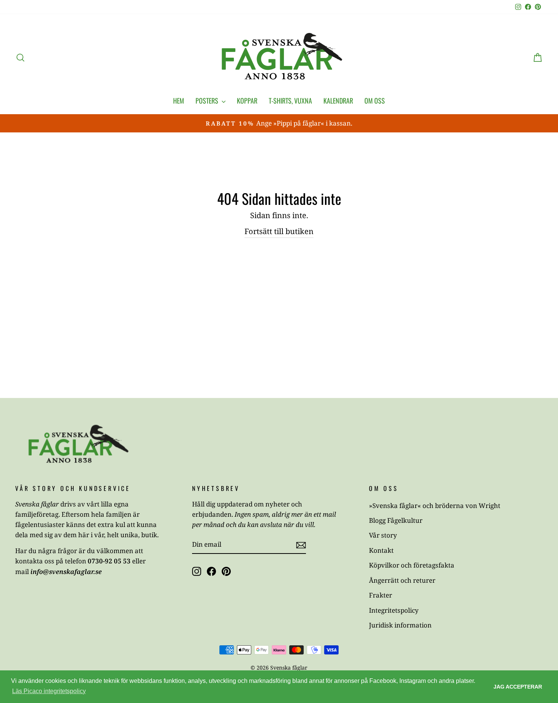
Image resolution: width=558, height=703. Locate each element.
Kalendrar (338, 100)
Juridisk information (400, 625)
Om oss (374, 100)
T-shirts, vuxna (290, 100)
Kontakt (381, 550)
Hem (178, 100)
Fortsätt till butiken (279, 231)
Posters (207, 100)
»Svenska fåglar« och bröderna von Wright (434, 505)
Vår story (383, 535)
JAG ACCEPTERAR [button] (517, 687)
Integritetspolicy (394, 610)
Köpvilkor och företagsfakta (411, 565)
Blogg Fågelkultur (395, 520)
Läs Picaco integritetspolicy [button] (49, 691)
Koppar (247, 100)
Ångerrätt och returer (402, 580)
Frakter (380, 595)
